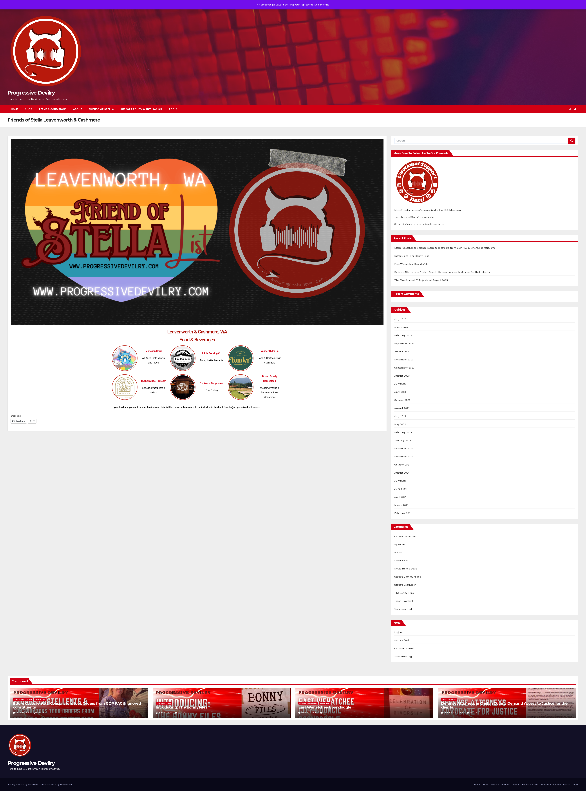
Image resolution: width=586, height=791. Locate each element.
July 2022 (400, 416)
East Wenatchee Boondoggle (411, 264)
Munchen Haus (153, 351)
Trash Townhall (403, 601)
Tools (173, 109)
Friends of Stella (101, 109)
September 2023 (404, 367)
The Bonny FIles (404, 592)
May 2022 (400, 424)
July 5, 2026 (166, 713)
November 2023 (403, 359)
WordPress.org (403, 656)
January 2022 (402, 440)
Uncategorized (403, 609)
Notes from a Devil (405, 568)
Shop (28, 109)
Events (398, 552)
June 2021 (400, 488)
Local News (401, 560)
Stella (40, 713)
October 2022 (402, 400)
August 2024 (402, 351)
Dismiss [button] (324, 4)
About (77, 109)
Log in (398, 632)
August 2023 (402, 375)
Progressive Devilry (31, 92)
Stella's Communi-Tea (407, 576)
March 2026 (401, 327)
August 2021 (401, 472)
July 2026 (400, 319)
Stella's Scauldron (405, 584)
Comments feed (404, 648)
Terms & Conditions (52, 109)
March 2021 (401, 505)
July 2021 (400, 480)
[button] (570, 109)
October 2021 (402, 464)
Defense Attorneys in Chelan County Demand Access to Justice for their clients (442, 272)
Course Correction (405, 536)
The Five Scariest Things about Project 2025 (421, 280)
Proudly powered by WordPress (23, 784)
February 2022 (403, 432)
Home (14, 109)
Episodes (399, 544)
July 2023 (400, 383)
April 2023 (400, 391)
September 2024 (404, 343)
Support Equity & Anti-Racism (141, 109)
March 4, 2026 (309, 713)
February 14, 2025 (454, 713)
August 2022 (402, 408)
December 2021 (403, 448)
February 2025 (403, 335)
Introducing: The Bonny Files (411, 255)
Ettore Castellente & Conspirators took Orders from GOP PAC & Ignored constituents (445, 247)
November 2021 (403, 456)
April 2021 (400, 497)
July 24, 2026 (24, 713)
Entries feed (401, 640)
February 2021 (403, 513)
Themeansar (66, 784)
